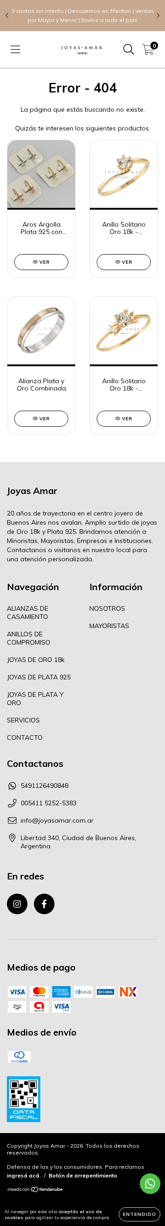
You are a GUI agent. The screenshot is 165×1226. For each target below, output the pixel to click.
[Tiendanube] (35, 1190)
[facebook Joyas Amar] (44, 904)
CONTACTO (25, 737)
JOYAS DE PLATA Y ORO (35, 698)
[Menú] (15, 49)
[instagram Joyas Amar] (17, 904)
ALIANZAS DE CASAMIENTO (27, 612)
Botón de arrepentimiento (83, 1175)
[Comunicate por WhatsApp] (150, 1183)
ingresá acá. (24, 1175)
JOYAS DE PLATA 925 (39, 677)
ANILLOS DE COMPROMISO (28, 638)
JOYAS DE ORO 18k (36, 660)
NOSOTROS (107, 608)
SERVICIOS (23, 720)
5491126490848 (44, 785)
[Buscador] (129, 49)
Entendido (139, 1214)
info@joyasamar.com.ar (57, 820)
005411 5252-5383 (49, 803)
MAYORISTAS (109, 626)
